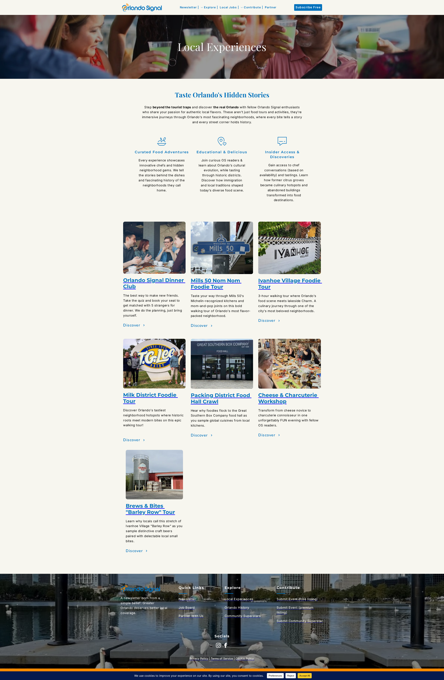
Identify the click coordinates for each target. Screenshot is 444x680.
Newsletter (187, 599)
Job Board (187, 607)
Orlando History (237, 607)
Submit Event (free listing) (297, 599)
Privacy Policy (199, 658)
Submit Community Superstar (300, 621)
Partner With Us (191, 616)
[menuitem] (189, 7)
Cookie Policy (245, 658)
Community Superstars (243, 616)
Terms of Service (222, 658)
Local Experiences (239, 599)
